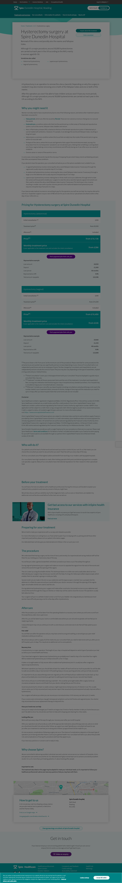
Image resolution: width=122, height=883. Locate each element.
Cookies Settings (84, 878)
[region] (61, 878)
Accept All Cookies (101, 878)
